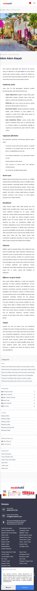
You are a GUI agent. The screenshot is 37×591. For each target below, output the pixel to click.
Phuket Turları (23, 563)
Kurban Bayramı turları (25, 535)
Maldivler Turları (23, 533)
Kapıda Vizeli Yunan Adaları (8, 459)
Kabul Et (25, 587)
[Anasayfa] (14, 3)
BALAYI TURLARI (6, 403)
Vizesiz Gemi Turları (25, 539)
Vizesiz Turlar (6, 400)
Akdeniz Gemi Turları (25, 537)
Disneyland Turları (24, 554)
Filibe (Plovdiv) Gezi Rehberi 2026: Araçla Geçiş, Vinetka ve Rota (18, 369)
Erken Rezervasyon (6, 454)
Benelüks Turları (5, 565)
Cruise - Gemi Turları (25, 542)
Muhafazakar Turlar (25, 528)
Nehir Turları (5, 406)
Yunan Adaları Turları (7, 556)
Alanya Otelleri (6, 421)
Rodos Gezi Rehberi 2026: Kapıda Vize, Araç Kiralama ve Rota (18, 366)
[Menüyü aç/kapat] (34, 3)
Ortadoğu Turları (24, 546)
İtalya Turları (4, 462)
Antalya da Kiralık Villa (8, 427)
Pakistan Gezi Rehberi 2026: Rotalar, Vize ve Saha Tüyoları (17, 381)
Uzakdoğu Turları (24, 530)
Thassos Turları (5, 561)
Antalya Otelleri (6, 430)
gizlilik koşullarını (27, 580)
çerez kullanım (16, 580)
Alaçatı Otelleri (6, 418)
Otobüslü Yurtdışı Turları (26, 561)
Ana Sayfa (2, 10)
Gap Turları (22, 559)
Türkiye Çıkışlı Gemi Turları (8, 552)
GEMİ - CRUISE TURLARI (8, 397)
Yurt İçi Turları (5, 554)
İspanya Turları (5, 563)
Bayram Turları (5, 542)
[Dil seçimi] (30, 3)
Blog (8, 10)
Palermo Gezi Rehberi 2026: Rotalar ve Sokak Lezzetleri (16, 378)
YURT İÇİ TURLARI (7, 394)
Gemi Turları (7, 441)
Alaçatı (24, 69)
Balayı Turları (4, 468)
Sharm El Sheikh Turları (7, 457)
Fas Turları (4, 559)
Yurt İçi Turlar (6, 444)
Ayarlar (9, 587)
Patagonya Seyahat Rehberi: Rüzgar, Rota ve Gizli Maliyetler (17, 375)
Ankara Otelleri (6, 424)
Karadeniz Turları (24, 556)
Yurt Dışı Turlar (7, 438)
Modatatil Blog (5, 546)
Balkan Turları (5, 544)
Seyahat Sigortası (6, 548)
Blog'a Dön (6, 359)
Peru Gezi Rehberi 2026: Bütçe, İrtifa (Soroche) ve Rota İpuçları (18, 372)
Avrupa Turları (23, 544)
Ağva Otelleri (5, 416)
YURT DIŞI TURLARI (7, 391)
